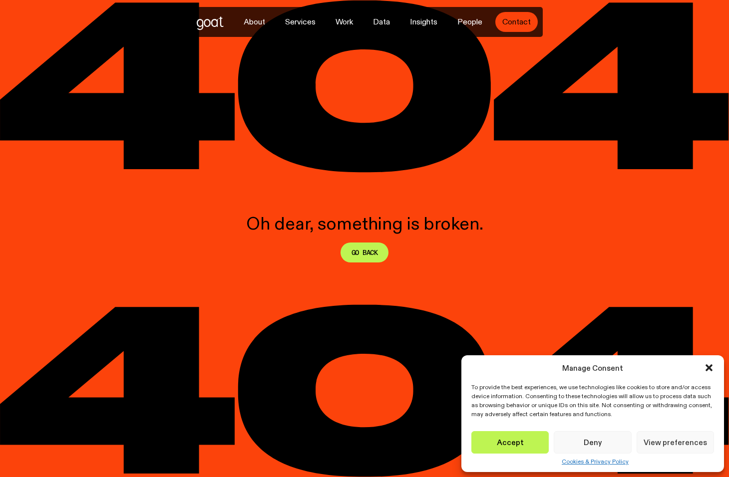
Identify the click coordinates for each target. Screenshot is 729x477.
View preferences (675, 442)
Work (344, 21)
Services (300, 21)
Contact (516, 21)
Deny (593, 442)
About (254, 21)
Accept (510, 442)
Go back (364, 252)
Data (381, 21)
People (469, 21)
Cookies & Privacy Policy (595, 462)
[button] (709, 368)
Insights (423, 21)
